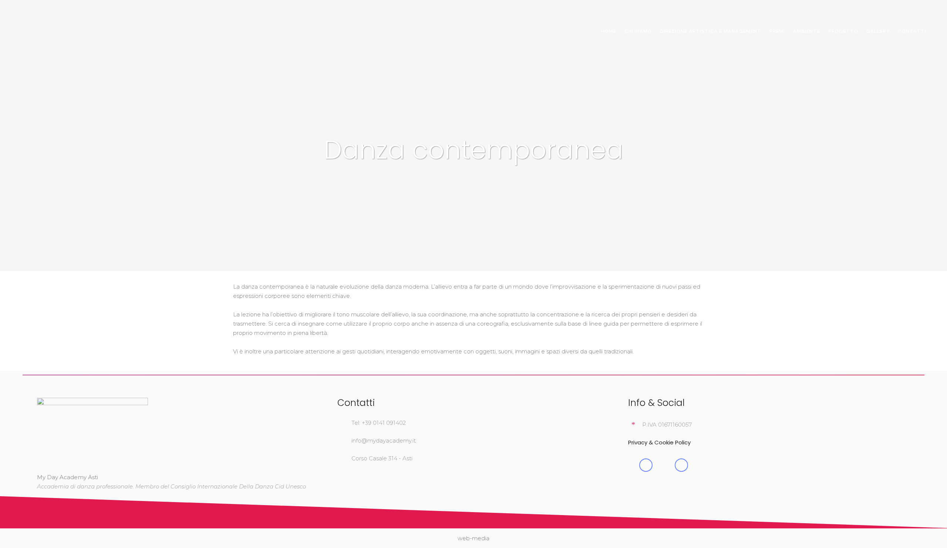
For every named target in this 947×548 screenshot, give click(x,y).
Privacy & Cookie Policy (659, 442)
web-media (473, 538)
